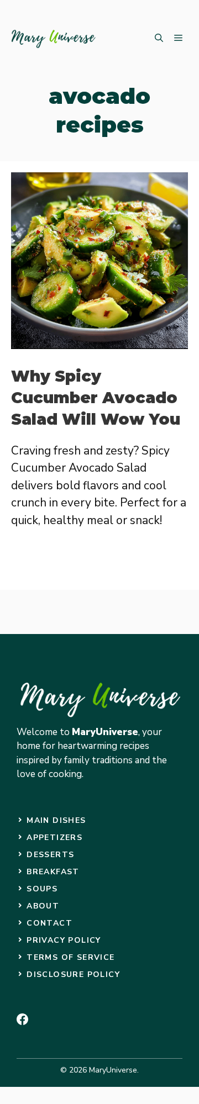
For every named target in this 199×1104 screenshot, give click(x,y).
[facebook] (22, 1019)
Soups (42, 889)
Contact (49, 923)
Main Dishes (56, 820)
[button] (159, 38)
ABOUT (43, 906)
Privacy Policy (64, 940)
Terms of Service (70, 957)
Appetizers (54, 837)
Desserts (50, 854)
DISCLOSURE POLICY (73, 974)
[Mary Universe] (54, 38)
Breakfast (53, 872)
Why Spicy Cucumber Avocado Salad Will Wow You (95, 398)
